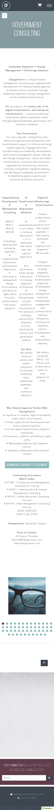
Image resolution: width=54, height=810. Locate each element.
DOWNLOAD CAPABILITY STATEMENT (27, 465)
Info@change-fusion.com (29, 795)
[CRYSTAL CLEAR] (27, 595)
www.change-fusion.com (27, 543)
